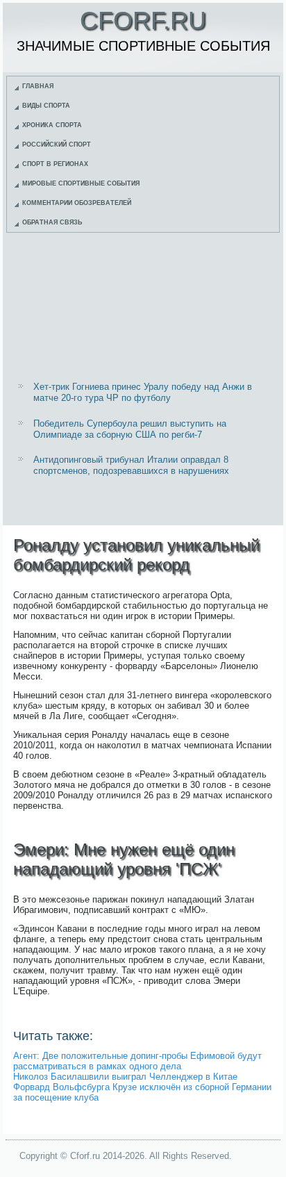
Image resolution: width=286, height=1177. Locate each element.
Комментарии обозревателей (76, 202)
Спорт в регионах (55, 163)
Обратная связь (52, 222)
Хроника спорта (52, 125)
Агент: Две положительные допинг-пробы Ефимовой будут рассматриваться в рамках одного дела (137, 1061)
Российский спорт (56, 144)
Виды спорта (46, 105)
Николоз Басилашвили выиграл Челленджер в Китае (125, 1076)
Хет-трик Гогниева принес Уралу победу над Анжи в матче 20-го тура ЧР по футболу (142, 392)
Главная (37, 86)
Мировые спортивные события (81, 183)
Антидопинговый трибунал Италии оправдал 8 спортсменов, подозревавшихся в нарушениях (131, 465)
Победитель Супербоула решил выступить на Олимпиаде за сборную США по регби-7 (129, 429)
